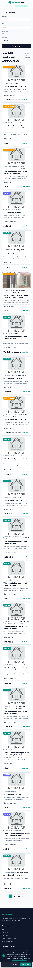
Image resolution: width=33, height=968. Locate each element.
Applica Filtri (17, 46)
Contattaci (5, 935)
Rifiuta (15, 964)
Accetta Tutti (25, 964)
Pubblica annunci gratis (21, 5)
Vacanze (5, 40)
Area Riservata (6, 932)
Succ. (19, 896)
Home (3, 930)
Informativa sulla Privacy (19, 960)
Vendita (5, 34)
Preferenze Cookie (9, 941)
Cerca (7, 5)
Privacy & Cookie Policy (9, 938)
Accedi (12, 5)
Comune (5, 16)
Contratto (5, 31)
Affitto (5, 37)
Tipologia (5, 24)
